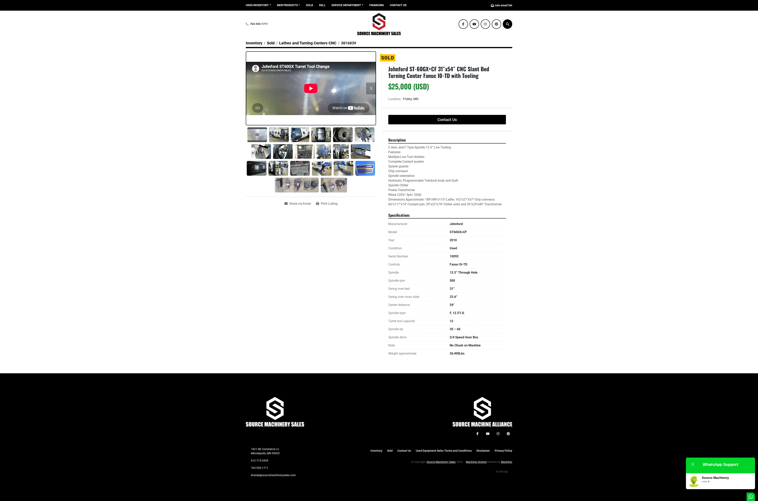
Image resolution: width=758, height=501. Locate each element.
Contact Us (398, 5)
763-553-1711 (259, 24)
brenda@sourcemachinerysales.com (273, 475)
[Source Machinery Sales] (275, 411)
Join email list (503, 5)
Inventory (376, 450)
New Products (287, 5)
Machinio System (476, 461)
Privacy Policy (503, 450)
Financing (376, 5)
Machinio (506, 461)
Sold (309, 5)
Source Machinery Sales (441, 461)
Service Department (346, 5)
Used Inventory (257, 5)
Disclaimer (483, 450)
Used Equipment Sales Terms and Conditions (444, 450)
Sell (322, 5)
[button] (288, 5)
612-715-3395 (259, 460)
